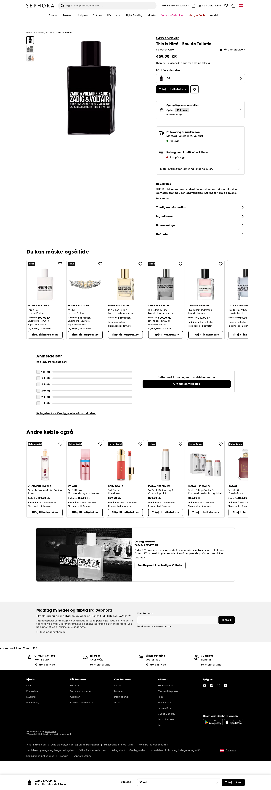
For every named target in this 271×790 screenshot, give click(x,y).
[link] (187, 384)
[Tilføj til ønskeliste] (60, 263)
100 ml (37, 648)
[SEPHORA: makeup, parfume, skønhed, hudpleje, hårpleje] (40, 6)
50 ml (26, 648)
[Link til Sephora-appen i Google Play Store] (213, 722)
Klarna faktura (202, 63)
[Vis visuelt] (30, 40)
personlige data (117, 623)
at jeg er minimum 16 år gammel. (68, 627)
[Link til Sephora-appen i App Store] (233, 722)
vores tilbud (50, 731)
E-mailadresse (145, 613)
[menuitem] (175, 5)
